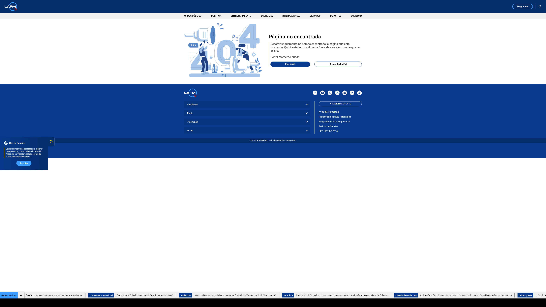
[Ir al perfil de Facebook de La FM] (315, 93)
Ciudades (315, 15)
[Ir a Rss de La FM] (352, 93)
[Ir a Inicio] (11, 6)
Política (216, 15)
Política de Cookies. (22, 156)
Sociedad (356, 15)
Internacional (291, 15)
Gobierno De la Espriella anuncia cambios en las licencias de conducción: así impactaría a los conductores (452, 295)
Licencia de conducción (392, 295)
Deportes (335, 15)
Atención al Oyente (340, 104)
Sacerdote (274, 295)
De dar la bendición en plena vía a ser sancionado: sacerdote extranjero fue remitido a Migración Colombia (328, 295)
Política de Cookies (328, 126)
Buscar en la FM (338, 64)
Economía (267, 15)
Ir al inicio (290, 64)
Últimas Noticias (8, 295)
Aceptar (24, 163)
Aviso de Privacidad (329, 112)
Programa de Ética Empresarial (334, 121)
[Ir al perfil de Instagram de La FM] (337, 93)
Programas (522, 6)
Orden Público (192, 15)
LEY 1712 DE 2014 (328, 131)
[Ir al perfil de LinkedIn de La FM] (344, 93)
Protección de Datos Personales (335, 116)
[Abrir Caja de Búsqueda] (540, 6)
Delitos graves (512, 295)
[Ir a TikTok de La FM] (359, 93)
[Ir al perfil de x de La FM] (330, 93)
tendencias (172, 295)
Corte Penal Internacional (88, 295)
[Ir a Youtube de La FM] (322, 93)
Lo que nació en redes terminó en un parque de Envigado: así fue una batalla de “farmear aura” (221, 295)
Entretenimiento (241, 15)
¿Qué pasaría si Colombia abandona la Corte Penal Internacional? (131, 295)
